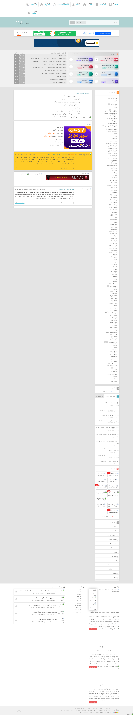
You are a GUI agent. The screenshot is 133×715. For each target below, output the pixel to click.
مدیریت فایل (113, 202)
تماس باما (79, 594)
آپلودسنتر (114, 138)
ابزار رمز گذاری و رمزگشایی (110, 113)
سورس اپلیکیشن (113, 286)
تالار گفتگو (114, 161)
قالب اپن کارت (113, 310)
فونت (114, 376)
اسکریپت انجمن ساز (61, 55)
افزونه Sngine (113, 233)
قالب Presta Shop (112, 303)
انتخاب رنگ (113, 259)
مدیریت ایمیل (113, 195)
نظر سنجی (113, 210)
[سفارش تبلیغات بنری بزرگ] (85, 173)
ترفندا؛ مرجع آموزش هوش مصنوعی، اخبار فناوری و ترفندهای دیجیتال (49, 61)
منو (115, 277)
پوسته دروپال (113, 330)
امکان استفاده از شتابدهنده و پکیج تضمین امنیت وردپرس (66, 114)
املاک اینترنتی (113, 155)
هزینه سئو (116, 526)
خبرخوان (114, 269)
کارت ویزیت (113, 381)
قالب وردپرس (113, 325)
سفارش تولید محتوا (114, 543)
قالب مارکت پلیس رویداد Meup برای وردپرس (109, 410)
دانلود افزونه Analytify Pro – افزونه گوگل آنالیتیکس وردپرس (107, 442)
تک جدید (116, 560)
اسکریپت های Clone (34, 189)
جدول (114, 267)
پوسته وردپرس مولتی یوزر (110, 332)
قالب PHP (114, 301)
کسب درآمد (113, 225)
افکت (114, 257)
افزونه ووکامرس (112, 245)
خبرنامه (114, 172)
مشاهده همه (73, 53)
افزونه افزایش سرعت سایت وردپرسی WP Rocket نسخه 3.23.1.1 (107, 428)
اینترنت (114, 107)
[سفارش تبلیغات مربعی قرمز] (24, 174)
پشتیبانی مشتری (112, 220)
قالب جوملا (113, 317)
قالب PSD (114, 305)
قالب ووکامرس (113, 327)
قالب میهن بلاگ (112, 339)
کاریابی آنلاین (113, 224)
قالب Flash (113, 296)
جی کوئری (115, 252)
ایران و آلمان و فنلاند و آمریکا (55, 139)
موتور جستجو (113, 209)
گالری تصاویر (113, 229)
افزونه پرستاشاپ (112, 248)
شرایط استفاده (78, 607)
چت (115, 222)
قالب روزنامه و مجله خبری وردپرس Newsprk (109, 461)
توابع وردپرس (78, 603)
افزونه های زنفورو (112, 241)
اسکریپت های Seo (112, 146)
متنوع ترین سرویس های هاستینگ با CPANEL (69, 96)
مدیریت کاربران (112, 207)
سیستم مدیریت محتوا (111, 185)
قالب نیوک (113, 323)
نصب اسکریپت (78, 605)
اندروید (114, 289)
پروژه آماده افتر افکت (111, 365)
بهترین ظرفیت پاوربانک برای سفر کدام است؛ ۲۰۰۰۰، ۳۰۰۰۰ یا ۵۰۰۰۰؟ (48, 58)
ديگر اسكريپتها (31, 154)
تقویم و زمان (113, 264)
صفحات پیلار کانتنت (61, 76)
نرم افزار (115, 351)
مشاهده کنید (92, 628)
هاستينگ (114, 212)
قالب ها (115, 291)
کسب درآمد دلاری (114, 547)
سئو (115, 347)
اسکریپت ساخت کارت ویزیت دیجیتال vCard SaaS (108, 420)
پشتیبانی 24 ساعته (58, 142)
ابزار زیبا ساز (113, 114)
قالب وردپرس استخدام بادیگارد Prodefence (46, 598)
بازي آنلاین (113, 160)
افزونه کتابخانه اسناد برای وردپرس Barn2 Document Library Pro (107, 402)
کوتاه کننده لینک (112, 227)
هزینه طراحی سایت (114, 539)
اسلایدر (114, 140)
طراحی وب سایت (107, 712)
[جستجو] (72, 22)
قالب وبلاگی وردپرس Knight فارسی (48, 619)
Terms (105, 708)
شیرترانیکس (113, 250)
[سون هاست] (54, 35)
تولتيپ (114, 266)
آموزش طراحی (114, 98)
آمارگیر (114, 136)
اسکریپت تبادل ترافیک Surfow (66, 189)
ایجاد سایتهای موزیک (111, 158)
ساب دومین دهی (112, 183)
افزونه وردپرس (113, 243)
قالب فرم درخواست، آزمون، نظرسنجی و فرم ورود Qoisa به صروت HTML (107, 449)
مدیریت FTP (113, 361)
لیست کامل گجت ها (107, 516)
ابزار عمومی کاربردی (111, 118)
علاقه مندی (113, 187)
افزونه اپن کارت (112, 236)
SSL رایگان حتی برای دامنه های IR (71, 105)
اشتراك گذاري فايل (112, 151)
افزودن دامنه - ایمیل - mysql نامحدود (71, 99)
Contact (90, 708)
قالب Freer (113, 298)
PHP (115, 101)
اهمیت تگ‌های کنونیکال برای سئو (58, 79)
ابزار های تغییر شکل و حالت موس (109, 126)
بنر (115, 372)
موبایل (114, 279)
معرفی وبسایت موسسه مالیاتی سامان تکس (55, 64)
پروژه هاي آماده (114, 363)
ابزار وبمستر (114, 109)
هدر (115, 378)
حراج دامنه (116, 573)
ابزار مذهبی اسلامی (112, 123)
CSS (115, 133)
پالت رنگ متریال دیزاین (76, 609)
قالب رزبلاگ (113, 338)
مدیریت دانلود (113, 198)
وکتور (115, 379)
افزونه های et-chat (112, 240)
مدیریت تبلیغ (113, 197)
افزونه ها (115, 231)
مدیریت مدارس (112, 204)
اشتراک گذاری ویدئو (111, 153)
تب (115, 262)
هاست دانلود (82, 712)
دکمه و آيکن (113, 271)
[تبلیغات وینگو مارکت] (107, 391)
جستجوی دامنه (113, 166)
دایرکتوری (114, 177)
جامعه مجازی (113, 163)
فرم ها (114, 188)
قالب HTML (113, 300)
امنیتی (114, 156)
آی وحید (101, 712)
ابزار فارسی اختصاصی (111, 120)
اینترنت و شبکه (113, 357)
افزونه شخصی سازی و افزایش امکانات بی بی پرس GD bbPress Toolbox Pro (38, 590)
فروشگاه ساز (113, 190)
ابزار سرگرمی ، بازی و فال (110, 116)
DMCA (94, 708)
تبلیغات (79, 589)
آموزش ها (114, 345)
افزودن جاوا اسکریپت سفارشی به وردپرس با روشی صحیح (42, 605)
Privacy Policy (100, 708)
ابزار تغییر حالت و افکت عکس (109, 111)
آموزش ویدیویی (114, 104)
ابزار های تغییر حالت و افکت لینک (109, 125)
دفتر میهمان (113, 178)
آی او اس (114, 287)
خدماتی (18, 154)
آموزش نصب (113, 343)
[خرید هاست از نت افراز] (67, 179)
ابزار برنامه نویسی (112, 352)
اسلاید (114, 254)
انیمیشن (114, 260)
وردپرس (114, 348)
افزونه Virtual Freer (112, 235)
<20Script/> (19, 22)
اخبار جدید (116, 552)
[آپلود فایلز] (97, 35)
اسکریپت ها (24, 154)
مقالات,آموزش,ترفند (113, 342)
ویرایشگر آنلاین (112, 215)
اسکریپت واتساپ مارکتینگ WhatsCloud (110, 415)
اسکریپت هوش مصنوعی (110, 150)
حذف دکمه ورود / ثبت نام (59, 82)
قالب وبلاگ (115, 334)
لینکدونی (114, 192)
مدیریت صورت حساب (111, 200)
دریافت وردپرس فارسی (76, 611)
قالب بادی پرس (112, 315)
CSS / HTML (113, 100)
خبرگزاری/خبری (112, 173)
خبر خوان (114, 170)
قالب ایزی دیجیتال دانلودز (110, 312)
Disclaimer (109, 708)
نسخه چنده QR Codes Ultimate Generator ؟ (55, 70)
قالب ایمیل (113, 313)
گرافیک (115, 367)
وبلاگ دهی (113, 214)
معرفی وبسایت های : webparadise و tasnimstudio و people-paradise (49, 67)
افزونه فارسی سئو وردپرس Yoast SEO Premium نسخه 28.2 (107, 435)
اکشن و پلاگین (113, 371)
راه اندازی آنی (76, 108)
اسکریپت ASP (113, 141)
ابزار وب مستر (113, 354)
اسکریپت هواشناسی (111, 148)
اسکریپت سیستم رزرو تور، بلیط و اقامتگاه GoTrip (108, 455)
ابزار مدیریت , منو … (111, 121)
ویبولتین (114, 328)
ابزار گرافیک (113, 356)
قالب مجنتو (113, 320)
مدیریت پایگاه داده (112, 205)
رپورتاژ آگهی (114, 283)
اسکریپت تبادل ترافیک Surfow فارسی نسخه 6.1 (57, 154)
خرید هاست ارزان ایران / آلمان (83, 93)
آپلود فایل (116, 577)
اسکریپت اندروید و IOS (111, 143)
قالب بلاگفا (113, 336)
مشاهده (19, 36)
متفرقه (114, 276)
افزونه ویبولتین (113, 246)
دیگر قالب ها (113, 293)
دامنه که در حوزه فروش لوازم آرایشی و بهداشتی (54, 73)
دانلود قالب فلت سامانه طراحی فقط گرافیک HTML (44, 612)
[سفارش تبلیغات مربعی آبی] (38, 174)
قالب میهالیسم (113, 322)
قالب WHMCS (113, 306)
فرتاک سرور (88, 124)
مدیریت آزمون (113, 193)
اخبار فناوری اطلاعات (112, 129)
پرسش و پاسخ (113, 219)
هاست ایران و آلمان (58, 130)
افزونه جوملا (113, 238)
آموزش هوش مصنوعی (113, 564)
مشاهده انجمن (17, 53)
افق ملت (116, 530)
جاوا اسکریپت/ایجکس (111, 165)
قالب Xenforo (113, 308)
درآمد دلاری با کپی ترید (113, 535)
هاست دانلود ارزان (114, 569)
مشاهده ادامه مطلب (19, 167)
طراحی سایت (113, 359)
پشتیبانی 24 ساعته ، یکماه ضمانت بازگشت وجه (68, 111)
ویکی (115, 217)
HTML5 (114, 134)
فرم (115, 272)
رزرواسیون (113, 182)
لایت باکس (113, 274)
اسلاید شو (114, 255)
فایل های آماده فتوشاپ (111, 374)
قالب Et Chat (113, 295)
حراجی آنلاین (113, 168)
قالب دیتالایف (113, 318)
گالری (114, 281)
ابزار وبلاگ (79, 596)
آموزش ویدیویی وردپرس (111, 105)
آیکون (114, 369)
